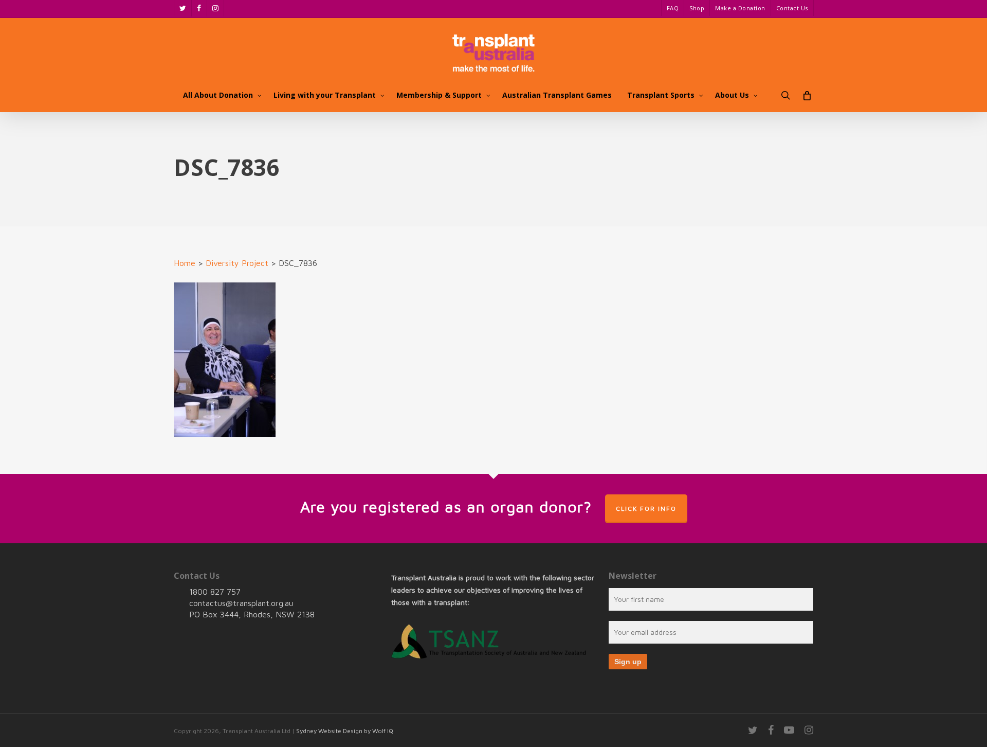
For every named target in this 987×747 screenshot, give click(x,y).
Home (184, 263)
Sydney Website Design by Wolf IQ (344, 731)
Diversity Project (237, 263)
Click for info (646, 508)
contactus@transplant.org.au (241, 603)
